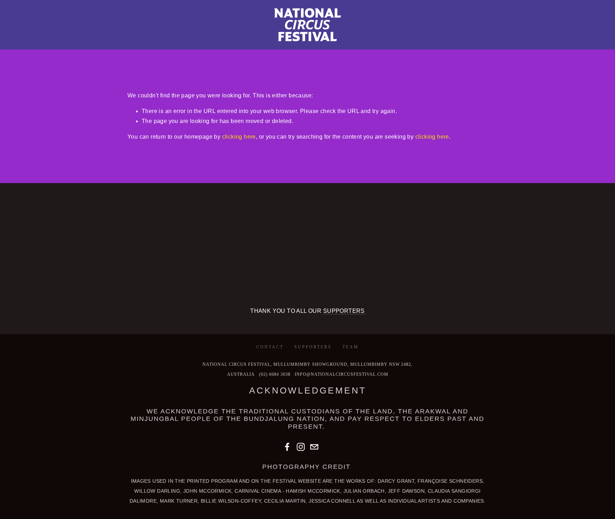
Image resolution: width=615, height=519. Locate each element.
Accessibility (293, 48)
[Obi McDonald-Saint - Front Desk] (328, 447)
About (45, 48)
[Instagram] (300, 447)
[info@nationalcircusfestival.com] (314, 447)
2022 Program (242, 48)
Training (77, 48)
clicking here (239, 137)
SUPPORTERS (344, 311)
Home (18, 48)
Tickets (111, 48)
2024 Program (191, 48)
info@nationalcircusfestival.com (341, 374)
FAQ (329, 48)
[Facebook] (287, 447)
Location (146, 48)
